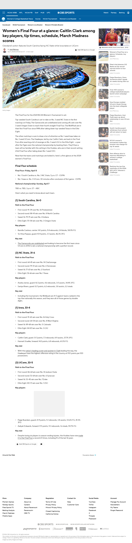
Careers (27, 505)
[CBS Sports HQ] (62, 524)
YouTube (92, 502)
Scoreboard (6, 25)
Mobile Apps (7, 516)
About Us (27, 502)
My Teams (114, 507)
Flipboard (92, 519)
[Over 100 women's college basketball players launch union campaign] (103, 94)
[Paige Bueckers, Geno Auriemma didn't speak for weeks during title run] (103, 81)
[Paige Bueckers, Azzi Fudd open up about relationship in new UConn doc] (103, 119)
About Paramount (30, 507)
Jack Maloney (14, 49)
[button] (80, 19)
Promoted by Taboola (88, 455)
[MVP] (83, 528)
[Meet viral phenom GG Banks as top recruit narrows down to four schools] (103, 68)
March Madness (8, 513)
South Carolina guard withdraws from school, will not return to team (118, 130)
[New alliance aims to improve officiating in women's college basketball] (103, 157)
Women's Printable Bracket (54, 25)
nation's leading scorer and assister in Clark (42, 351)
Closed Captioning (53, 511)
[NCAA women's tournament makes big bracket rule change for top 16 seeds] (103, 144)
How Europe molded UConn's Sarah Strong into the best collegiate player (118, 105)
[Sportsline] (44, 529)
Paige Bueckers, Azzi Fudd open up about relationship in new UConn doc (119, 118)
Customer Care (73, 505)
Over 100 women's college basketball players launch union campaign (119, 92)
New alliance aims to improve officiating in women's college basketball (118, 156)
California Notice (52, 514)
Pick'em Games (8, 502)
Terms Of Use (51, 502)
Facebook (92, 510)
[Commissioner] (71, 528)
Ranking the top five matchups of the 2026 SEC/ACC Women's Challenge (118, 169)
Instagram (92, 507)
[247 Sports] (30, 528)
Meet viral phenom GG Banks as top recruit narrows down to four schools (118, 67)
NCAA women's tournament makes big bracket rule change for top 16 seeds (118, 143)
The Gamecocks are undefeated (31, 243)
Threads (92, 516)
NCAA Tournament (19, 25)
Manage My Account (118, 502)
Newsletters (115, 505)
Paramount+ (28, 510)
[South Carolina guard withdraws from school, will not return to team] (103, 132)
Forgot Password (116, 510)
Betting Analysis (8, 510)
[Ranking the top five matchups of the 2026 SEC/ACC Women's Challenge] (103, 170)
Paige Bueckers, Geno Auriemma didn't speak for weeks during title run (119, 79)
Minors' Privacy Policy (54, 507)
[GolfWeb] (104, 529)
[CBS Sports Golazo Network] (82, 524)
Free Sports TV (8, 507)
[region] (114, 37)
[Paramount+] (57, 528)
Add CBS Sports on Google (86, 50)
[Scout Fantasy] (93, 529)
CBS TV (27, 513)
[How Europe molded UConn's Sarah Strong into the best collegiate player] (103, 106)
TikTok (91, 505)
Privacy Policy (51, 505)
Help (69, 502)
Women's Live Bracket (35, 25)
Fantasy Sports (8, 505)
